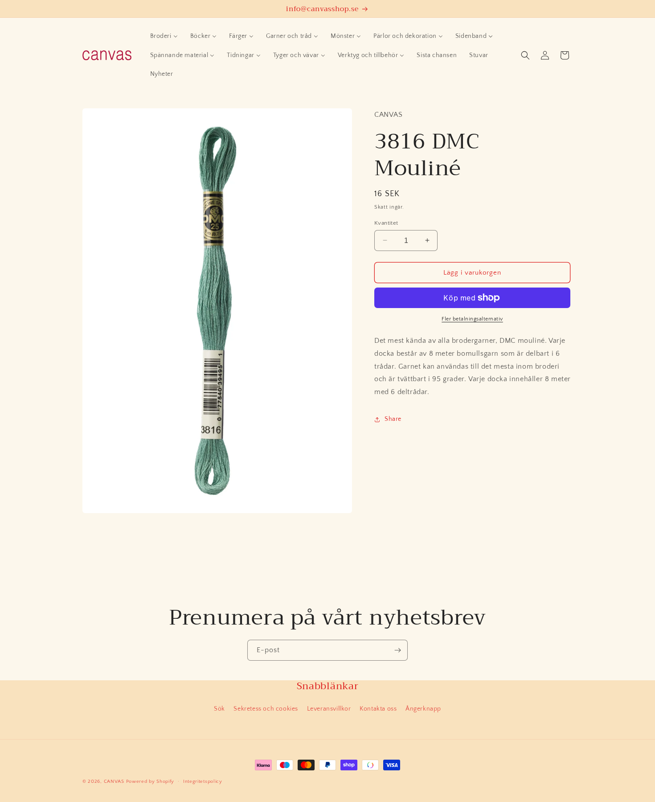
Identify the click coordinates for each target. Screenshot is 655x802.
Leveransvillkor (329, 708)
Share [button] (393, 419)
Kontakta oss (378, 708)
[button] (525, 55)
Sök (219, 708)
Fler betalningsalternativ (472, 319)
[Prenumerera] (397, 650)
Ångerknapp (423, 708)
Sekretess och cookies (265, 708)
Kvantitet (386, 222)
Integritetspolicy (202, 781)
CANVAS (114, 781)
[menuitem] (164, 36)
